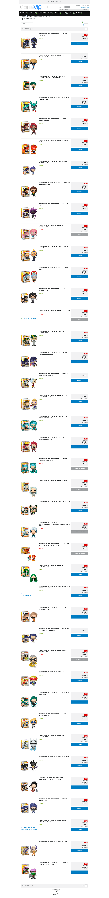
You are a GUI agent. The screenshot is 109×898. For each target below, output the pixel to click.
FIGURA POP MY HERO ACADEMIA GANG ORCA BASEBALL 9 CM (54, 587)
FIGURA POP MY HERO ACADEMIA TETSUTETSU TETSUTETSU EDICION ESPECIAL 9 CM (54, 524)
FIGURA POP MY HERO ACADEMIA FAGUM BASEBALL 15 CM (52, 821)
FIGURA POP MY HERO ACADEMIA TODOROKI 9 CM (54, 310)
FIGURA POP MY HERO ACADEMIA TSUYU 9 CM (54, 501)
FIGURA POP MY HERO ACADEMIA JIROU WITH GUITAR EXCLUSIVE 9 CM (54, 629)
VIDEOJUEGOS (23, 12)
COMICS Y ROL (33, 12)
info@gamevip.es (56, 889)
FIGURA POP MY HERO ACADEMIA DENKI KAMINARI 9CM (52, 714)
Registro (82, 7)
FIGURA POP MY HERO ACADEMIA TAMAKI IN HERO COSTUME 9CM (53, 353)
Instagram (57, 893)
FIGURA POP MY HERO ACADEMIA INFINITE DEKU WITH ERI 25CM (53, 459)
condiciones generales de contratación (67, 896)
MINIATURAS (57, 12)
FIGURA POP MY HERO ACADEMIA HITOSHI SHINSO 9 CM (53, 162)
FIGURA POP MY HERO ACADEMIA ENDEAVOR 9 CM (54, 140)
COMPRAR (79, 43)
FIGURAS (50, 12)
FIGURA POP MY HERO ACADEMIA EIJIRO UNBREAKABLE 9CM (52, 438)
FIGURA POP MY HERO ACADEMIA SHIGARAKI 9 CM (54, 268)
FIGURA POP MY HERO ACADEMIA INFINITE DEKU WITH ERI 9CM (53, 417)
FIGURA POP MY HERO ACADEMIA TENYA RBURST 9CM (52, 736)
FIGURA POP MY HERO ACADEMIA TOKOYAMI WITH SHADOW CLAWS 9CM (54, 757)
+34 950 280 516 (56, 894)
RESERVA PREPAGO (80, 234)
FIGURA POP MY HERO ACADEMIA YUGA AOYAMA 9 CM (52, 672)
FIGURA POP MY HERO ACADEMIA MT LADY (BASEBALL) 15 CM (53, 842)
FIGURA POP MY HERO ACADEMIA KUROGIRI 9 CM (54, 204)
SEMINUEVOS (42, 12)
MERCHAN (78, 12)
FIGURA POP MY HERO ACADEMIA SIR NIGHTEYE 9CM (51, 332)
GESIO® (29, 896)
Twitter (57, 891)
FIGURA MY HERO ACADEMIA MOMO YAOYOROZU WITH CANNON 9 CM (51, 778)
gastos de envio (42, 896)
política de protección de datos (52, 896)
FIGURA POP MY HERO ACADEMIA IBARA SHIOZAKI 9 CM (52, 566)
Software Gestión (23, 896)
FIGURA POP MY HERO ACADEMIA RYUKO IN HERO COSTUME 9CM (53, 374)
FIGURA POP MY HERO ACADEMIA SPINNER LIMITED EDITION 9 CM (53, 863)
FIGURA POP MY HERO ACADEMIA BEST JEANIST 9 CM (52, 55)
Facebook (57, 890)
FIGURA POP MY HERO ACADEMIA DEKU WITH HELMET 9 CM (54, 98)
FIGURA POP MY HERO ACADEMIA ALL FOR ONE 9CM (53, 34)
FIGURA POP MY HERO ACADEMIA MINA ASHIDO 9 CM (52, 225)
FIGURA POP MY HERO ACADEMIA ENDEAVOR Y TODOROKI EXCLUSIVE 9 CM (54, 544)
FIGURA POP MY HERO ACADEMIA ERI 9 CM (53, 480)
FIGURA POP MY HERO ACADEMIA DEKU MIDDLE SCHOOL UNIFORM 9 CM (52, 77)
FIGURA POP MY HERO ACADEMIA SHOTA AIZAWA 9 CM (52, 289)
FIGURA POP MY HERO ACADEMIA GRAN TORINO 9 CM (52, 651)
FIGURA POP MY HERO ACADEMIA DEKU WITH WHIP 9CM (54, 693)
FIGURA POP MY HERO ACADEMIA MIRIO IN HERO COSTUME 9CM (53, 396)
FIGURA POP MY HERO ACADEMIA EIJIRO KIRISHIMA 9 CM (52, 119)
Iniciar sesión (86, 7)
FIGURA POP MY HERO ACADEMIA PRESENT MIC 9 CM (53, 247)
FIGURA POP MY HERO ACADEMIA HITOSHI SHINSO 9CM (53, 799)
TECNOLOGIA (23, 15)
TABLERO (71, 12)
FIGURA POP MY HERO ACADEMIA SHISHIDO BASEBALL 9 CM (53, 608)
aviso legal (36, 896)
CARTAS (65, 12)
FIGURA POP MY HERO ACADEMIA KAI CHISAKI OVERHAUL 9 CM (54, 183)
